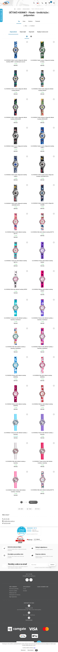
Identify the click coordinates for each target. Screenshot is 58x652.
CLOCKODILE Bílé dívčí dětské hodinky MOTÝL (42, 232)
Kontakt (25, 590)
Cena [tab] (24, 21)
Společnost (26, 586)
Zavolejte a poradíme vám (15, 554)
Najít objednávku (13, 596)
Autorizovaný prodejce (14, 547)
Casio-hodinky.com (42, 586)
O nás (24, 588)
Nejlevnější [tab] (23, 32)
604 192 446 (6, 519)
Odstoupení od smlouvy (14, 594)
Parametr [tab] (37, 21)
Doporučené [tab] (13, 32)
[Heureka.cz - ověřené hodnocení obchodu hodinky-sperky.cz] (29, 530)
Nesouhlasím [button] (31, 650)
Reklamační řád (12, 592)
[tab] (27, 36)
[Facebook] (27, 579)
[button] (20, 509)
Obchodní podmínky (13, 588)
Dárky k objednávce (41, 547)
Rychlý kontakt (7, 523)
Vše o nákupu (13, 586)
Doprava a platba (13, 590)
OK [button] (36, 650)
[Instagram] (31, 579)
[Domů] (5, 3)
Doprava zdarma (40, 554)
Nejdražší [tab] (31, 32)
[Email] (46, 3)
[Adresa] (29, 606)
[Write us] (29, 618)
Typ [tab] (19, 21)
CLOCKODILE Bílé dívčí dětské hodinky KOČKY (15, 289)
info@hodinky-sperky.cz (9, 521)
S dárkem (32, 25)
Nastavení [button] (23, 650)
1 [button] (22, 502)
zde (34, 647)
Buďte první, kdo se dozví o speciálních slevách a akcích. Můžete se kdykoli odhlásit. (18, 567)
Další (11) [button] (32, 502)
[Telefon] (42, 3)
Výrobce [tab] (30, 21)
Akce (26, 25)
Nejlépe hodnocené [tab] (42, 32)
